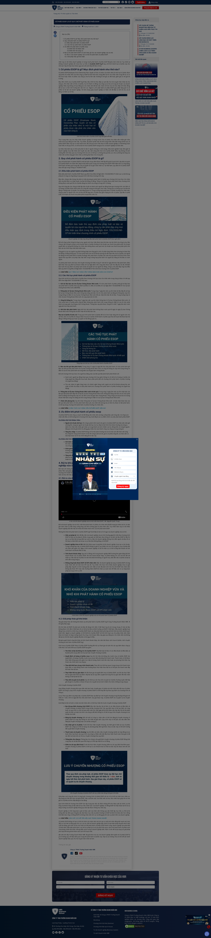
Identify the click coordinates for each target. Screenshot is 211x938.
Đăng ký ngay (122, 486)
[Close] (137, 439)
